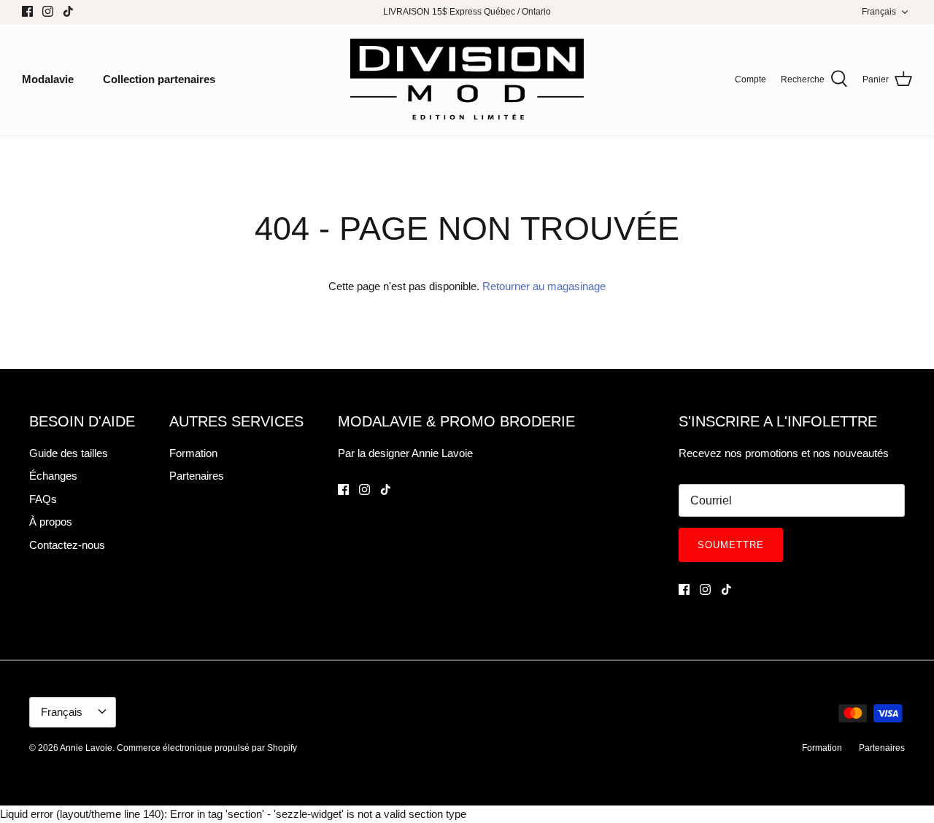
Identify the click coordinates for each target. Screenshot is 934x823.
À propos (50, 521)
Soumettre (731, 544)
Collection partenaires (159, 79)
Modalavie (48, 79)
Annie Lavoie (86, 748)
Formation (193, 453)
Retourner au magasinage (544, 286)
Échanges (53, 475)
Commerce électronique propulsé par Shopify (207, 748)
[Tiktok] (68, 11)
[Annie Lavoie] (467, 80)
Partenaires (196, 475)
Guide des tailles (68, 453)
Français (879, 12)
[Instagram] (47, 11)
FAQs (43, 499)
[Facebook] (27, 11)
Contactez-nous (67, 545)
